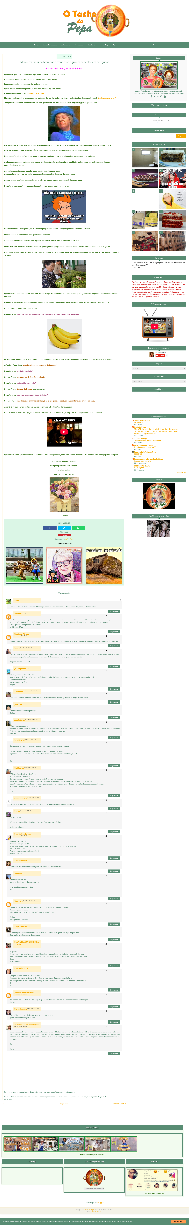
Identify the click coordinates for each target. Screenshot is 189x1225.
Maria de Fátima (21, 634)
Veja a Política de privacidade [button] (122, 1221)
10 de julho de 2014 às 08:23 (25, 600)
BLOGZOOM (19, 740)
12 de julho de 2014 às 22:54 (20, 970)
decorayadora (20, 798)
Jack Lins (18, 704)
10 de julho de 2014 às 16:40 (30, 767)
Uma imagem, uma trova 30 (145, 447)
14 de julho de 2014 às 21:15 (20, 994)
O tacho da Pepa (140, 438)
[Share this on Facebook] (50, 528)
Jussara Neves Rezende (24, 992)
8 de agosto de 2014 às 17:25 (20, 1026)
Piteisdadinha (140, 427)
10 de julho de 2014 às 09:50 (20, 635)
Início (36, 45)
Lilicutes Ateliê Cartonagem (26, 1024)
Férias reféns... (139, 422)
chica (16, 601)
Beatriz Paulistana (22, 834)
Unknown (18, 614)
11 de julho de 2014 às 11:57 (29, 900)
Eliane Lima (19, 691)
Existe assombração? (106, 98)
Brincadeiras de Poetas (143, 445)
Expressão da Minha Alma (145, 452)
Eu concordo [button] (178, 1221)
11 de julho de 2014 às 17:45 (33, 926)
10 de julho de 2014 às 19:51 (26, 810)
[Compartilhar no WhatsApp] (78, 528)
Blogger (100, 1203)
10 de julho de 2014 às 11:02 (32, 668)
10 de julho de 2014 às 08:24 (29, 613)
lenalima (18, 874)
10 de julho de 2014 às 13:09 (28, 703)
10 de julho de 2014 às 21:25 (20, 835)
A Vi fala (70, 539)
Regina (17, 811)
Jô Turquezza (20, 669)
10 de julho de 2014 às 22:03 (28, 873)
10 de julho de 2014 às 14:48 (31, 719)
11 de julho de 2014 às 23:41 (20, 946)
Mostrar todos (181, 472)
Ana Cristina (19, 720)
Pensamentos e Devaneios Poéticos (148, 459)
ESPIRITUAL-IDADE (142, 466)
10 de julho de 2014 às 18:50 (33, 797)
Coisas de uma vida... (142, 420)
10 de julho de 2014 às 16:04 (31, 739)
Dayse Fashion (20, 1009)
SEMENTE (138, 454)
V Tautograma (139, 468)
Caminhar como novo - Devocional (147, 440)
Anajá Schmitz (20, 927)
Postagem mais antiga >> (119, 1103)
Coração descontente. (142, 461)
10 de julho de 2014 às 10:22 (26, 647)
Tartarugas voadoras (35, 93)
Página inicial (64, 1104)
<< (3, 1103)
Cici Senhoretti (21, 968)
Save (65, 535)
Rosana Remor (20, 861)
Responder (114, 611)
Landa (17, 648)
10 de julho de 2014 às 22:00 (33, 860)
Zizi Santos (19, 768)
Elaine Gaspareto (97, 1212)
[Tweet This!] (64, 528)
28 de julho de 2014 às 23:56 (33, 1008)
